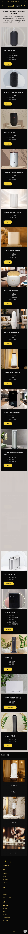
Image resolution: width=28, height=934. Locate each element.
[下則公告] (25, 1)
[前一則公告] (2, 1)
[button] (2, 6)
